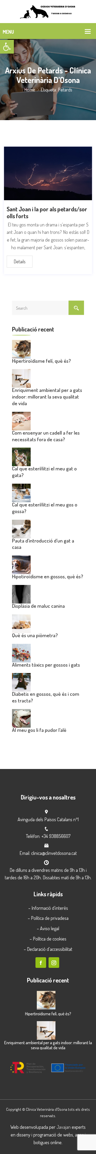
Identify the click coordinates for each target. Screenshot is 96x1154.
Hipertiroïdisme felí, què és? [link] (41, 360)
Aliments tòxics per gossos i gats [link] (46, 664)
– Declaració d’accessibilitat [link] (48, 949)
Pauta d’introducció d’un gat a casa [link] (43, 543)
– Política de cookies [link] (48, 939)
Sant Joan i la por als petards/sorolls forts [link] (47, 212)
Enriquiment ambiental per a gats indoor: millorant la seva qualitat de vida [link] (47, 396)
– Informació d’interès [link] (48, 908)
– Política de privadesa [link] (48, 918)
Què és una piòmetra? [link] (35, 635)
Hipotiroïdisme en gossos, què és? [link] (47, 576)
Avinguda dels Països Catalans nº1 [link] (48, 819)
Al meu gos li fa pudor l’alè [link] (39, 730)
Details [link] (20, 261)
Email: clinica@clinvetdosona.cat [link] (48, 853)
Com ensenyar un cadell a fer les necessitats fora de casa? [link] (46, 436)
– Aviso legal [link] (48, 928)
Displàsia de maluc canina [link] (38, 605)
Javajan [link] (63, 1127)
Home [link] (29, 90)
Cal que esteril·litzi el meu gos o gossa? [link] (44, 507)
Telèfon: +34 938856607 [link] (48, 836)
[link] (7, 47)
